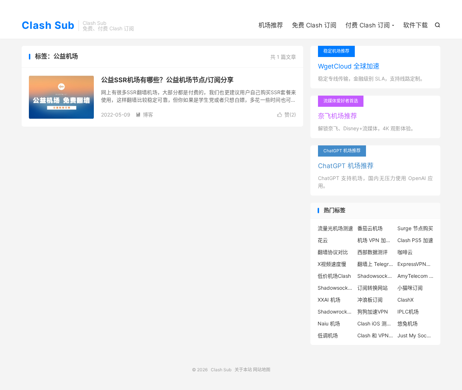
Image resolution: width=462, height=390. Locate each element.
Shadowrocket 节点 (336, 311)
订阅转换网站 (372, 288)
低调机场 (328, 335)
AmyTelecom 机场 (415, 276)
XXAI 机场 (329, 300)
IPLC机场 (408, 311)
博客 (144, 114)
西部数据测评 (372, 252)
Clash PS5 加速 (415, 240)
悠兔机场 (407, 323)
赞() (286, 114)
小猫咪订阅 (410, 288)
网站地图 (261, 369)
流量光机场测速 (335, 228)
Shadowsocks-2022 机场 (336, 288)
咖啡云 (405, 252)
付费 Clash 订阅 (367, 25)
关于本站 (243, 369)
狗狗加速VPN (372, 311)
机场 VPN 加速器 (375, 240)
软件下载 (415, 25)
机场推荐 (270, 25)
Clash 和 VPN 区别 (375, 335)
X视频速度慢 (332, 264)
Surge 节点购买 (415, 228)
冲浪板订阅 (370, 300)
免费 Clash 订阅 (314, 25)
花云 (323, 240)
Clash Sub (48, 25)
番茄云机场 (370, 228)
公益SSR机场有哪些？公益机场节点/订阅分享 (167, 80)
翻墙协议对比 (333, 252)
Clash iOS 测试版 (375, 323)
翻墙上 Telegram (375, 264)
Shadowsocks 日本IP (375, 276)
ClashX (405, 300)
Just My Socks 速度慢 (415, 335)
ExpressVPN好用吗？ (415, 264)
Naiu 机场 (329, 323)
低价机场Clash (334, 276)
